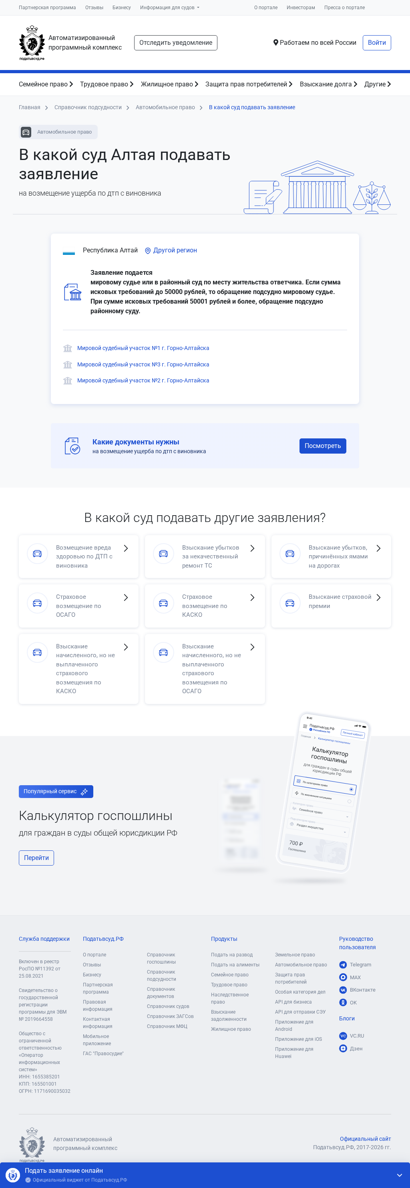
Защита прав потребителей (247, 84)
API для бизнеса (293, 1002)
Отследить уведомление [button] (175, 42)
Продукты (224, 939)
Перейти (36, 858)
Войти (377, 42)
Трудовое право (105, 84)
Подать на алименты (235, 965)
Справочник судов (168, 1006)
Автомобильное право (301, 965)
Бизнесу (122, 7)
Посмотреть (323, 446)
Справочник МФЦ (167, 1026)
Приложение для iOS (298, 1039)
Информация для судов (168, 7)
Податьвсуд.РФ (103, 939)
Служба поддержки (44, 939)
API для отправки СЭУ (300, 1012)
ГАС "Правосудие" (103, 1053)
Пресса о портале (344, 7)
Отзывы (94, 7)
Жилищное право (168, 84)
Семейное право (44, 84)
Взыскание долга (327, 84)
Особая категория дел (300, 992)
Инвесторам (301, 7)
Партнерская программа (47, 7)
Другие (375, 84)
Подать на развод (232, 955)
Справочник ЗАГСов (170, 1016)
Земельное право (295, 955)
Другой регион (174, 250)
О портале (265, 7)
